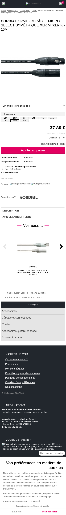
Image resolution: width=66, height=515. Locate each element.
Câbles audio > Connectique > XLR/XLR (24, 297)
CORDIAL (9, 21)
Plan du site (12, 364)
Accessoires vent (12, 337)
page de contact (40, 412)
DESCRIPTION (10, 210)
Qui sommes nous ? (16, 359)
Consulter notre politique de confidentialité (21, 501)
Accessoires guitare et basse (19, 330)
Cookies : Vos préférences (20, 382)
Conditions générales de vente (22, 373)
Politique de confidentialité (20, 377)
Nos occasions (13, 387)
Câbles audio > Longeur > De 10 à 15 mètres (26, 293)
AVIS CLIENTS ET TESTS (16, 217)
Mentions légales (15, 368)
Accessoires (9, 311)
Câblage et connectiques (16, 317)
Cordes (6, 324)
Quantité (53, 138)
